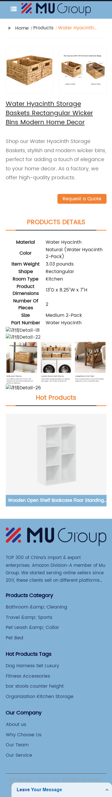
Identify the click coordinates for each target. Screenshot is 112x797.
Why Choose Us (23, 735)
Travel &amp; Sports (29, 617)
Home (22, 28)
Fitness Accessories (28, 676)
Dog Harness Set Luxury (32, 665)
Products (43, 28)
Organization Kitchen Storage (40, 696)
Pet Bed (14, 637)
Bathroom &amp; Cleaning (36, 607)
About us (16, 724)
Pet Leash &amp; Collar (32, 627)
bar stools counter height (35, 686)
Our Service (19, 755)
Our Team (17, 745)
